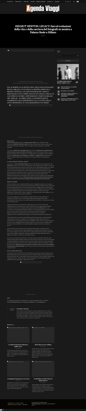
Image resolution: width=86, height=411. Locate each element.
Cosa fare (26, 1)
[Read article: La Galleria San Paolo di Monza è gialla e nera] (18, 335)
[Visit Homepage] (43, 8)
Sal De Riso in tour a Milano (43, 344)
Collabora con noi (19, 403)
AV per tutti (10, 1)
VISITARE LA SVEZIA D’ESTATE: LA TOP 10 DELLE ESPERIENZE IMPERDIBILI (69, 95)
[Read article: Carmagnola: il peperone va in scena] (18, 369)
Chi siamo (57, 1)
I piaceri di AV (18, 1)
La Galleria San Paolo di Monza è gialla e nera (64, 82)
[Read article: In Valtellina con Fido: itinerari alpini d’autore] (43, 369)
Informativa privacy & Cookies (14, 404)
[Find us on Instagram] (67, 1)
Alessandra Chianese (23, 308)
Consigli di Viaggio (40, 1)
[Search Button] (73, 1)
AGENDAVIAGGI (11, 403)
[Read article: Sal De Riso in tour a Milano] (43, 335)
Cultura (33, 1)
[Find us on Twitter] (70, 1)
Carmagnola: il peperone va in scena (18, 379)
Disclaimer (24, 404)
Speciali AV (50, 1)
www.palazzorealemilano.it (28, 302)
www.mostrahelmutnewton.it (14, 302)
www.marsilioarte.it (41, 302)
